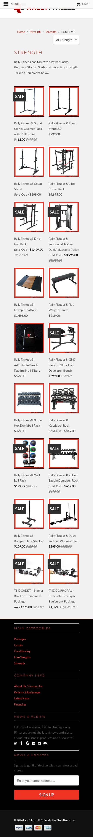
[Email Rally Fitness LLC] (45, 743)
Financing (20, 704)
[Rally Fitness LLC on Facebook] (21, 743)
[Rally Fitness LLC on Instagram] (39, 743)
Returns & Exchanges (27, 692)
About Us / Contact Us (28, 686)
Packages (20, 639)
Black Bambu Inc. (66, 820)
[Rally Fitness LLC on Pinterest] (27, 743)
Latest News (21, 698)
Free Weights (22, 657)
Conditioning (22, 651)
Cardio (18, 645)
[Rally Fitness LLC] (46, 9)
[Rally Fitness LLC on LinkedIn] (33, 743)
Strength (19, 663)
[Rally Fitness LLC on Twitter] (15, 743)
